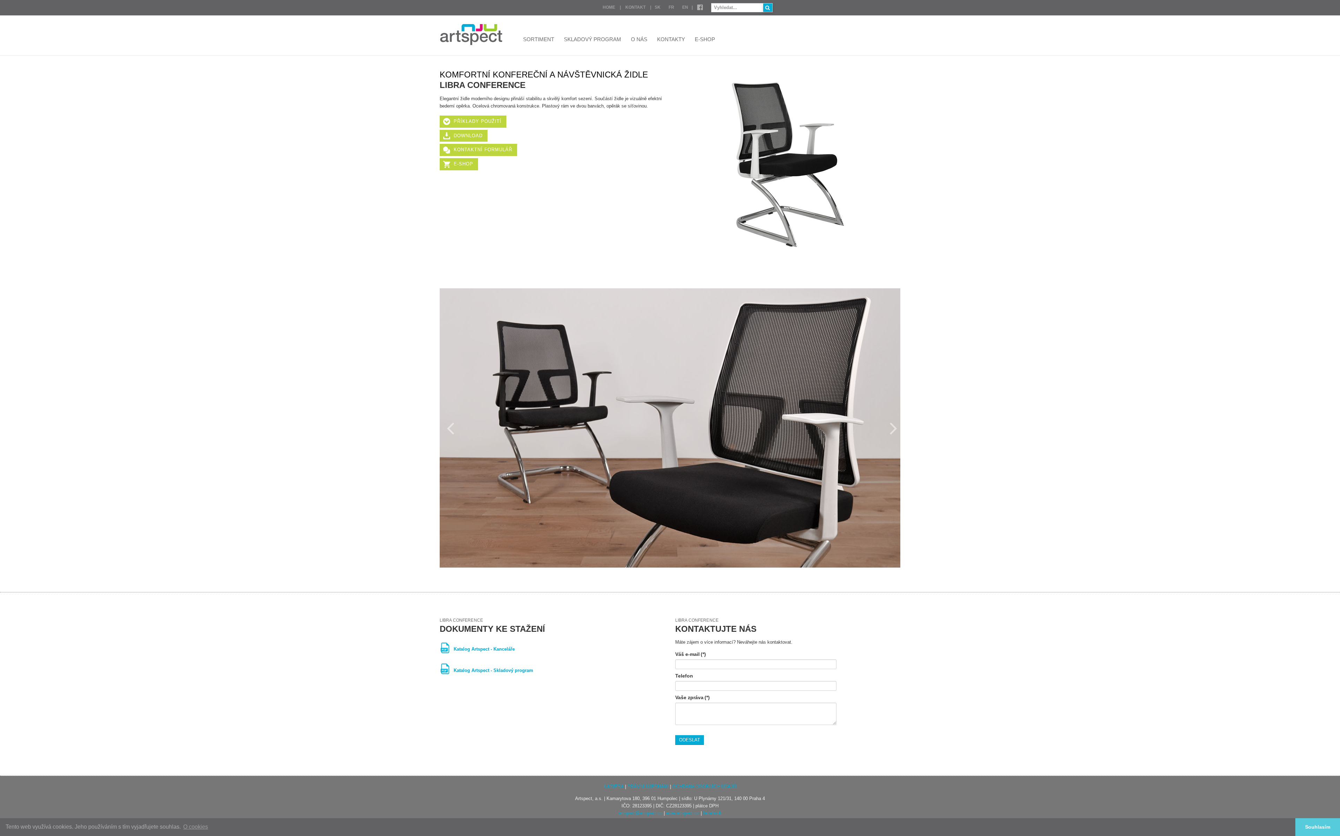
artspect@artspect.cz (640, 813)
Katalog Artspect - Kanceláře (484, 649)
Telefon (684, 676)
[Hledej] (767, 7)
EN (685, 7)
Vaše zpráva (692, 697)
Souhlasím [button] (1317, 827)
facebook (712, 813)
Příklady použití (477, 121)
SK (658, 7)
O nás (639, 39)
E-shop (705, 39)
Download (468, 135)
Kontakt (635, 7)
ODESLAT (689, 739)
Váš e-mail (690, 654)
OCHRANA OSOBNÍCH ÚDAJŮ (704, 786)
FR (671, 7)
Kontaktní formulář (483, 149)
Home (609, 7)
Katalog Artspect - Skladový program (493, 670)
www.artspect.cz (682, 813)
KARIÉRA (614, 786)
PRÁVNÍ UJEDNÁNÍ (648, 786)
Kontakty (671, 39)
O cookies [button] (195, 827)
